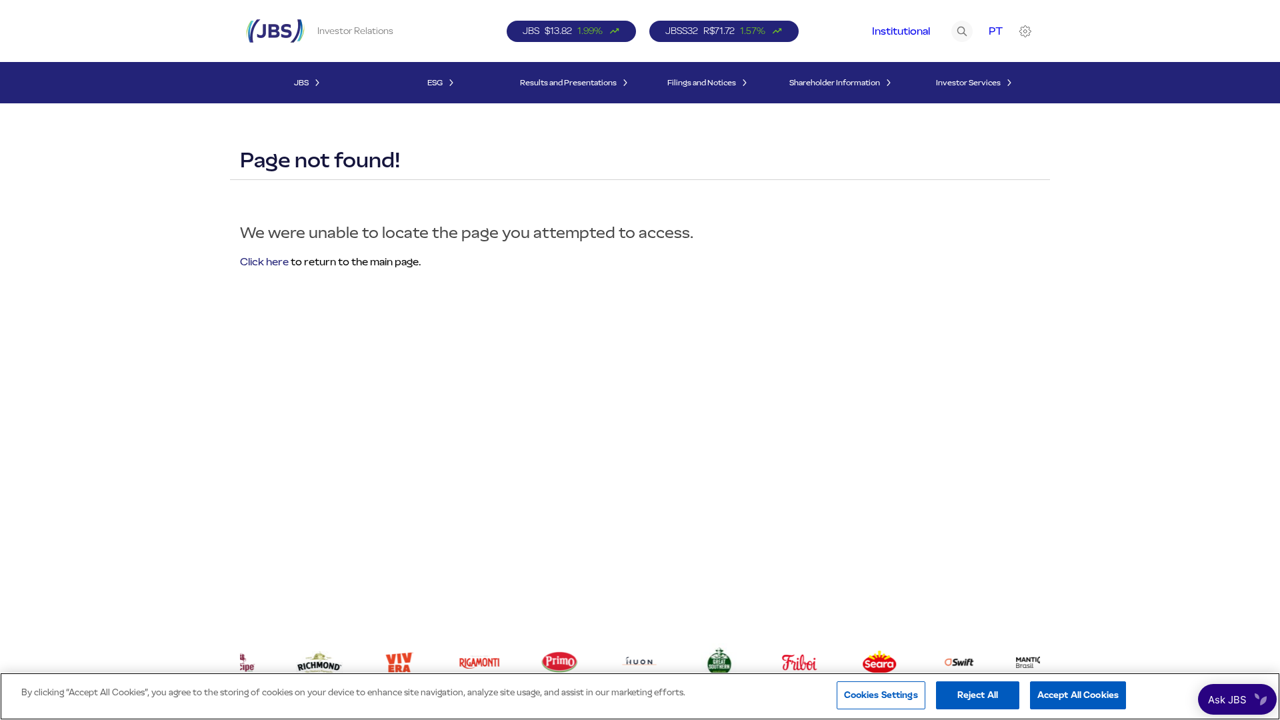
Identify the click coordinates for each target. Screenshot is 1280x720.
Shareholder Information (834, 82)
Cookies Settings (881, 695)
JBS (301, 82)
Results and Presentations (568, 82)
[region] (640, 696)
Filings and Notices (701, 82)
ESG (435, 82)
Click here (264, 261)
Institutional (901, 31)
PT (996, 31)
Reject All (977, 695)
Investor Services (968, 82)
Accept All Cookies (1078, 695)
